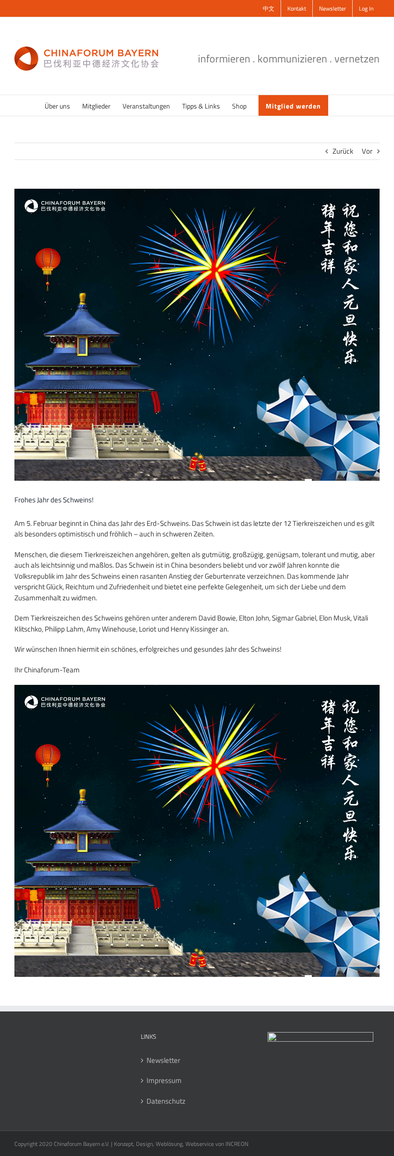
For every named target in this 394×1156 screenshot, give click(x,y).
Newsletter (163, 1060)
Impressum (164, 1080)
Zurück (342, 151)
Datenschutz (166, 1101)
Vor (367, 151)
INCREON (236, 1143)
